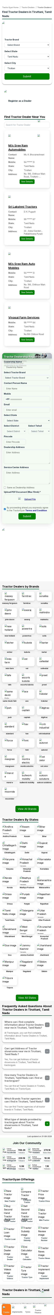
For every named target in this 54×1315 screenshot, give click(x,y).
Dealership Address (14, 447)
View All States (27, 997)
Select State (10, 51)
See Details (27, 181)
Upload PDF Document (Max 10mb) (22, 492)
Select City (10, 63)
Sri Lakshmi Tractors (22, 206)
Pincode (8, 436)
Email (7, 404)
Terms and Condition (36, 510)
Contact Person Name (15, 383)
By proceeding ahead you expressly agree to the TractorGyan (27, 509)
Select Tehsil (35, 426)
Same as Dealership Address (20, 487)
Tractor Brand (11, 39)
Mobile (7, 394)
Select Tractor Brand (14, 372)
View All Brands (27, 808)
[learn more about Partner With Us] (48, 1307)
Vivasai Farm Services (23, 317)
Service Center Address (16, 467)
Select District (11, 426)
